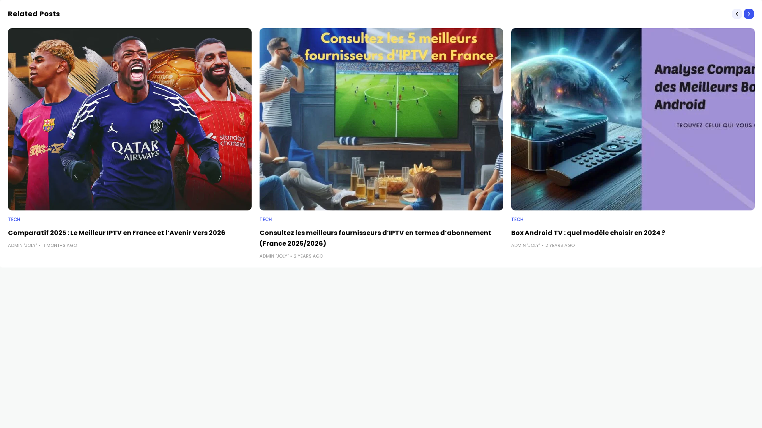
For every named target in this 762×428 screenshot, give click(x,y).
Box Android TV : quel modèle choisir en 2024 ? (588, 232)
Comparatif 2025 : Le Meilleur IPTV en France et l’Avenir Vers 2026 (116, 232)
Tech (14, 219)
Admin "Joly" (22, 245)
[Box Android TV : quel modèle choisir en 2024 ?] (633, 119)
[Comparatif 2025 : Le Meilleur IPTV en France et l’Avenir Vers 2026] (130, 119)
